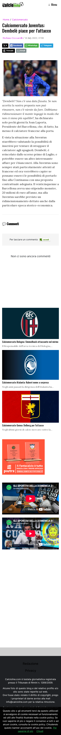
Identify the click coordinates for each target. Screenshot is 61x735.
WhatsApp (32, 45)
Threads (9, 51)
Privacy (30, 670)
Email (22, 51)
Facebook (17, 45)
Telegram (47, 45)
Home (6, 19)
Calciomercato (20, 19)
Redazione (30, 663)
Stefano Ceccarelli (13, 38)
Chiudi (39, 731)
